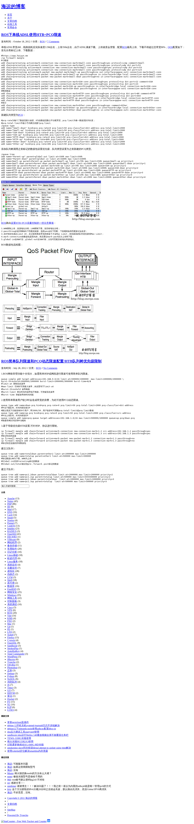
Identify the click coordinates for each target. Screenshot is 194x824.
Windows (11, 595)
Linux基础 (12, 555)
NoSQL (11, 679)
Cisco (10, 607)
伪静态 (11, 574)
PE (8, 629)
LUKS (10, 710)
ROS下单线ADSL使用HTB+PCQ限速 (31, 35)
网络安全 (12, 592)
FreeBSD (11, 589)
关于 (9, 18)
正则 (9, 670)
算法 (9, 696)
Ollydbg (11, 665)
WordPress (12, 656)
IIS (8, 506)
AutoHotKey (13, 651)
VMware (11, 539)
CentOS (11, 526)
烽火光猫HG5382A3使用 (20, 741)
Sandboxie (12, 645)
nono (9, 776)
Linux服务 (12, 561)
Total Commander (16, 654)
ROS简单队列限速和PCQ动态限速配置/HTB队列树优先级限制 (51, 361)
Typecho (11, 662)
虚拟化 (11, 571)
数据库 (11, 586)
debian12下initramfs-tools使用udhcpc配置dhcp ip (31, 728)
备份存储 (12, 545)
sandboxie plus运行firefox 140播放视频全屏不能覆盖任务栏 (38, 735)
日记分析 (12, 552)
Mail (9, 509)
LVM (10, 577)
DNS (9, 512)
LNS (9, 632)
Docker (10, 699)
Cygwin (11, 640)
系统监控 (12, 564)
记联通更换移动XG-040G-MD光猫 (25, 744)
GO (9, 690)
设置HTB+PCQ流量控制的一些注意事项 (32, 223)
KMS (10, 618)
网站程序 (12, 542)
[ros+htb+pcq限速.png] (51, 220)
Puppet (10, 523)
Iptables (11, 528)
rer (8, 783)
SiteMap (11, 810)
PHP (9, 504)
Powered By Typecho (17, 815)
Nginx (10, 501)
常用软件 (12, 548)
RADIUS (12, 531)
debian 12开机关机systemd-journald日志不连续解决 (33, 725)
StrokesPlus (12, 648)
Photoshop (12, 667)
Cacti (9, 515)
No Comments (50, 368)
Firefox (10, 637)
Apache (11, 498)
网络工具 (12, 598)
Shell (9, 580)
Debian (10, 673)
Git (8, 626)
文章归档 (12, 21)
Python (10, 676)
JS (8, 685)
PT (8, 701)
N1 (8, 704)
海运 (9, 763)
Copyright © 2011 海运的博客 (22, 798)
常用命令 (12, 27)
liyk (9, 789)
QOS (170, 47)
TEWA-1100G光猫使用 (19, 738)
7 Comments (53, 41)
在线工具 (12, 24)
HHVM (11, 693)
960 (9, 779)
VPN (9, 610)
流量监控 (12, 568)
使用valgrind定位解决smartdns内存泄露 (27, 751)
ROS (42, 41)
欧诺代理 (12, 558)
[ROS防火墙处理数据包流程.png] (51, 355)
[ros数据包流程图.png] (51, 300)
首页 (9, 14)
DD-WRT (12, 536)
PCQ (20, 115)
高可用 (11, 583)
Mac (9, 624)
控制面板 (12, 601)
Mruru (10, 773)
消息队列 (12, 682)
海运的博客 (13, 6)
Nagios (10, 520)
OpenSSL (12, 643)
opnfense (11, 786)
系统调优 (12, 604)
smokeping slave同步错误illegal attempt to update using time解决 (39, 748)
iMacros (11, 659)
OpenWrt (11, 534)
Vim (9, 615)
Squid (10, 517)
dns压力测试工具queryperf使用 (23, 732)
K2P (9, 707)
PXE (9, 621)
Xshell (10, 634)
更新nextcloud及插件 (18, 722)
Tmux (10, 687)
